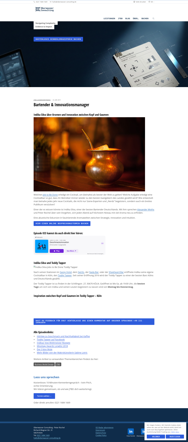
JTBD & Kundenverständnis (42, 99)
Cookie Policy (101, 435)
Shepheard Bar (116, 272)
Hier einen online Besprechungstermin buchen (62, 223)
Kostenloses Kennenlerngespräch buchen (58, 39)
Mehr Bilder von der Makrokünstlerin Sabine (59, 352)
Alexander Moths (145, 209)
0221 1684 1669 (62, 402)
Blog (127, 19)
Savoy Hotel (66, 272)
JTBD (120, 19)
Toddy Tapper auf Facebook (51, 339)
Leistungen (109, 19)
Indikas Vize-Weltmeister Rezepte (53, 342)
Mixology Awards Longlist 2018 (52, 346)
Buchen (145, 19)
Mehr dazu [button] (175, 432)
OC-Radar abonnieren (104, 427)
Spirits (81, 272)
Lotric (84, 352)
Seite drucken (140, 2)
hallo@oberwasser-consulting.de (47, 438)
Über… (136, 19)
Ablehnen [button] (156, 436)
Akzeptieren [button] (175, 436)
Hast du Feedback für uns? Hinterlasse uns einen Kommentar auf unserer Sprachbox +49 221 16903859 (89, 322)
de (151, 2)
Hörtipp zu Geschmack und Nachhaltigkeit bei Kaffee (63, 336)
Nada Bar (94, 272)
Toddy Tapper (65, 275)
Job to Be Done (50, 194)
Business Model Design (44, 364)
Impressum (100, 430)
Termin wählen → (44, 396)
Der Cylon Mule (44, 349)
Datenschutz (101, 433)
